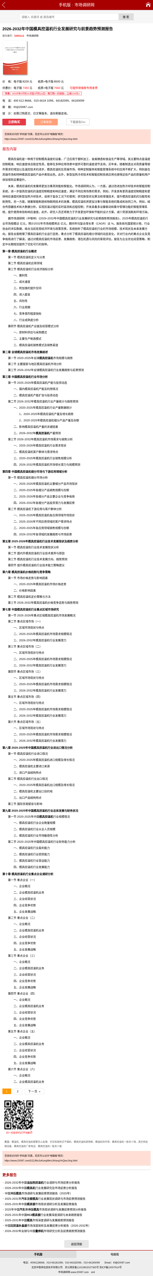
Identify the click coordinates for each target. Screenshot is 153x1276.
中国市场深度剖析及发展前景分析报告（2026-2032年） (48, 1225)
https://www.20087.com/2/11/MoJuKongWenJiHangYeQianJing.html (41, 139)
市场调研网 (84, 5)
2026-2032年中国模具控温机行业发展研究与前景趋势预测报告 (79, 218)
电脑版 (115, 1254)
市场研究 (53, 609)
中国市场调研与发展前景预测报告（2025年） (39, 1193)
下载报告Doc (78, 122)
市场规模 (51, 358)
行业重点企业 (27, 874)
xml (93, 1272)
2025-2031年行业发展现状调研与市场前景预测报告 (45, 1198)
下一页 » (34, 1091)
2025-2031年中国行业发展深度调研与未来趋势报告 (43, 1214)
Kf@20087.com (23, 107)
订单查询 (46, 122)
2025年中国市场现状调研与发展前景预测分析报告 (45, 1209)
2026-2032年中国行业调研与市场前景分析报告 (42, 1182)
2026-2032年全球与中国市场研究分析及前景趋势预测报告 (45, 1231)
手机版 (65, 5)
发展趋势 (52, 534)
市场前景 (66, 534)
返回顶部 (76, 1244)
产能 (50, 382)
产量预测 (48, 433)
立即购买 (14, 122)
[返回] (4, 5)
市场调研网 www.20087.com (73, 1272)
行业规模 (51, 816)
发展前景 (69, 502)
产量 (41, 426)
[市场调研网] (148, 5)
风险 (94, 239)
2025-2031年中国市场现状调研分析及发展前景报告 (41, 1204)
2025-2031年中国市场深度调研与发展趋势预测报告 (39, 1220)
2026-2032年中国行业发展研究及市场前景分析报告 (41, 1188)
